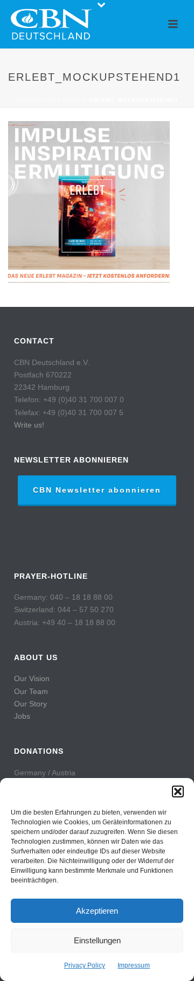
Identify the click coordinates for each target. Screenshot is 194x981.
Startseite (35, 100)
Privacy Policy (84, 965)
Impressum (133, 965)
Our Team (31, 691)
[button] (177, 791)
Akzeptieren (97, 910)
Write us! (29, 425)
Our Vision (32, 678)
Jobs (22, 716)
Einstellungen (97, 940)
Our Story (30, 703)
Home (72, 100)
